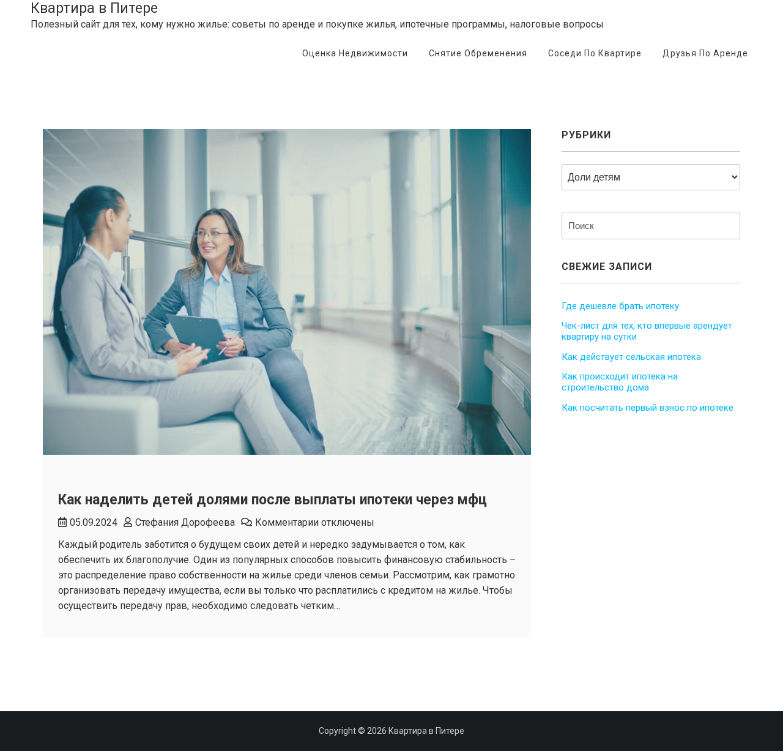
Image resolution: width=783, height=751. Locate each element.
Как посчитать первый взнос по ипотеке (647, 407)
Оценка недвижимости (355, 53)
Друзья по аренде (705, 53)
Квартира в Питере (94, 8)
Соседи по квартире (595, 53)
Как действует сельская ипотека (631, 356)
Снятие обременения (478, 53)
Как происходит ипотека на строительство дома (620, 382)
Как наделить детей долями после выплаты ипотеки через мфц (272, 499)
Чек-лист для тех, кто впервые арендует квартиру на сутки (647, 331)
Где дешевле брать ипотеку (620, 306)
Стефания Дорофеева (185, 522)
